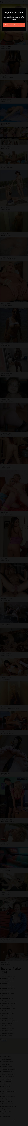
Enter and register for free (14, 25)
